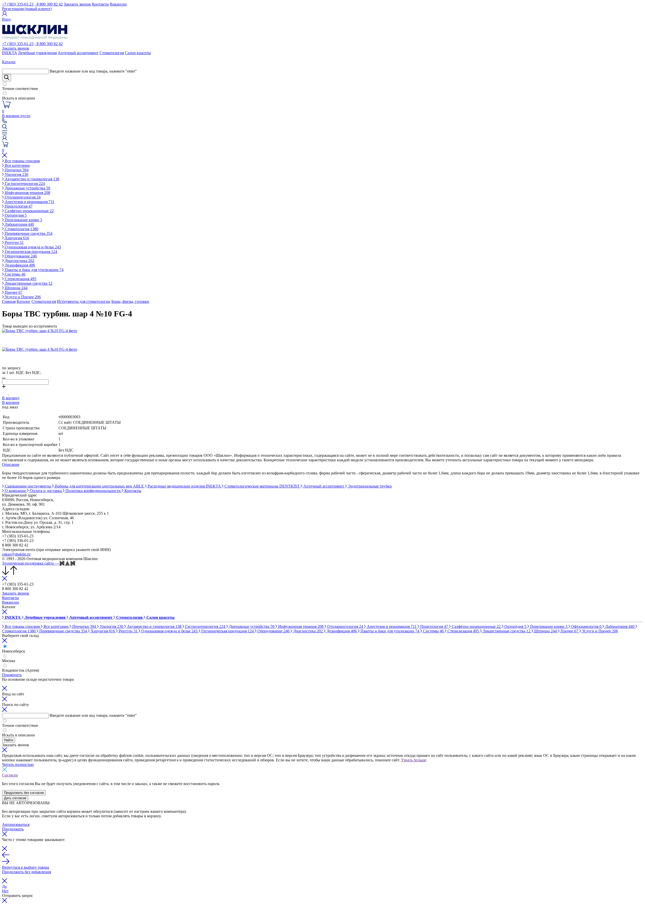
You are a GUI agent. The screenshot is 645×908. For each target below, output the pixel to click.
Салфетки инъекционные (29, 211)
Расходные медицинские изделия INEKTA (184, 486)
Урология (16, 174)
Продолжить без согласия (24, 793)
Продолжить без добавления (26, 872)
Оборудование (20, 256)
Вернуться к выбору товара (25, 867)
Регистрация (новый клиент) (27, 9)
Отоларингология (22, 197)
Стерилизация (20, 279)
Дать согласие (15, 798)
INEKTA (9, 53)
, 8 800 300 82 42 (49, 4)
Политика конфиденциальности (93, 491)
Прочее (13, 292)
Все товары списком (22, 161)
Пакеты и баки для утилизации (33, 270)
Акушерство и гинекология (31, 179)
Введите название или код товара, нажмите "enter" (93, 71)
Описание (10, 464)
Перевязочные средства (28, 233)
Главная (9, 301)
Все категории (17, 165)
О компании (15, 491)
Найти (8, 740)
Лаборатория (19, 224)
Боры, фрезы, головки (130, 301)
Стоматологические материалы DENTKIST (262, 486)
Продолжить (13, 829)
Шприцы (15, 288)
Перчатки (16, 170)
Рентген (14, 242)
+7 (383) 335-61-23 (18, 4)
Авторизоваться (15, 824)
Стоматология (112, 53)
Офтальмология (585, 626)
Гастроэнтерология (24, 183)
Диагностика (19, 260)
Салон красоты (138, 53)
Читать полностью (18, 764)
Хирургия (16, 238)
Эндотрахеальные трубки (369, 486)
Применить (12, 675)
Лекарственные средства (28, 283)
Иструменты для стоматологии (83, 301)
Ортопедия (15, 215)
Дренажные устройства (27, 188)
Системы (14, 274)
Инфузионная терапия (27, 192)
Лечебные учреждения (37, 53)
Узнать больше (413, 760)
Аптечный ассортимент (78, 53)
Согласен (10, 775)
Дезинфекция (19, 265)
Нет (5, 891)
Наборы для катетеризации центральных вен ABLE (99, 486)
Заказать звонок (77, 4)
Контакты (100, 4)
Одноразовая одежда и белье (32, 247)
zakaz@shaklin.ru (16, 554)
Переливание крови (23, 220)
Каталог (23, 301)
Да (4, 886)
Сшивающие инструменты (28, 486)
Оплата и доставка (46, 491)
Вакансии (118, 4)
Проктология (18, 206)
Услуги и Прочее (22, 297)
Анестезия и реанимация (29, 202)
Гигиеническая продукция (30, 251)
